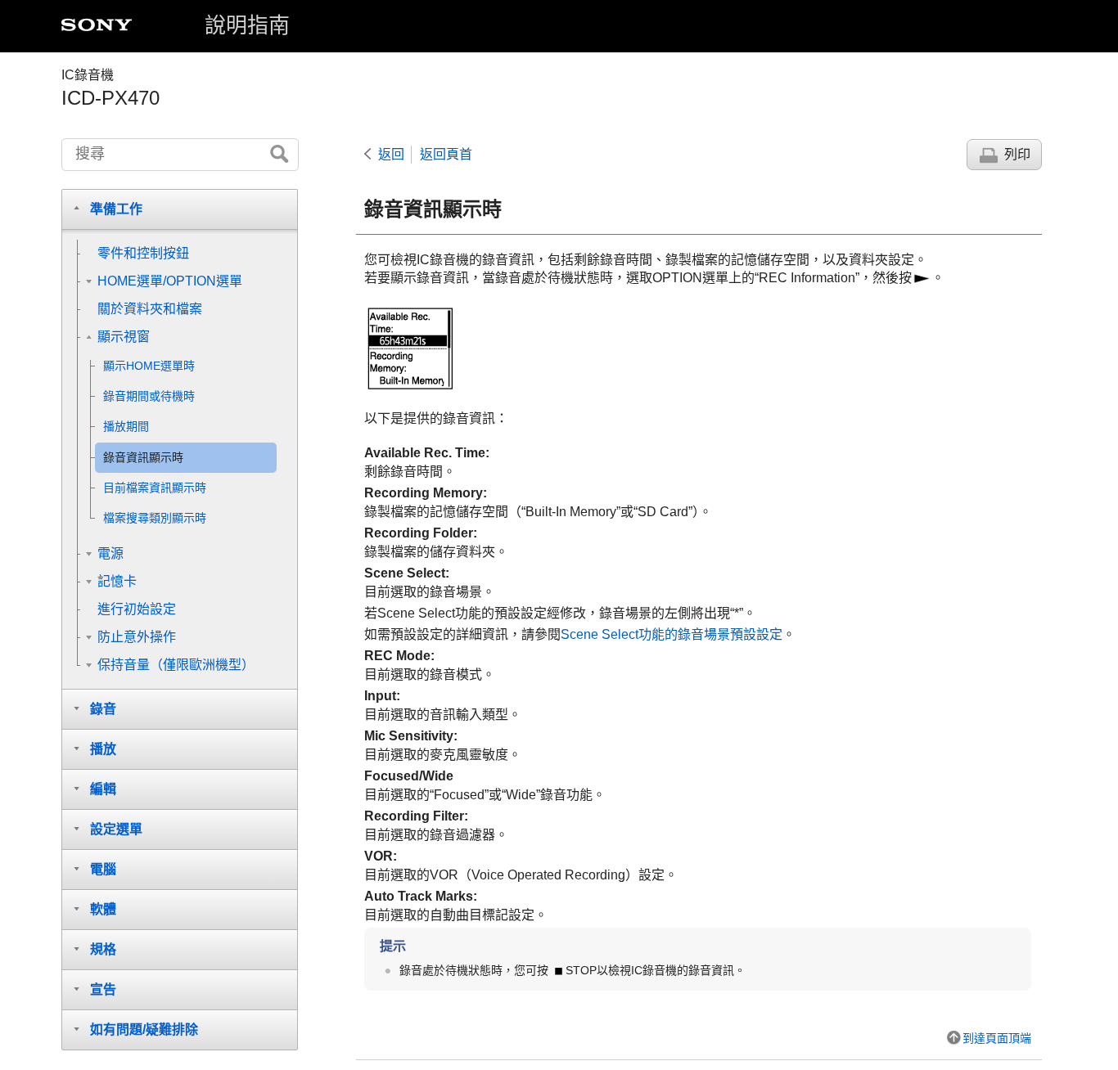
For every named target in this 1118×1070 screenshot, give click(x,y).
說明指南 (247, 25)
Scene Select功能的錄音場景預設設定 (671, 634)
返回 (391, 154)
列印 (1017, 154)
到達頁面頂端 (996, 1038)
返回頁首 (446, 154)
